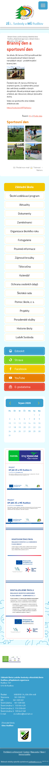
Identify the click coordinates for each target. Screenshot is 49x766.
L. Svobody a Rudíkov (24, 23)
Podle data (37, 115)
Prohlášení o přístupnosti (12, 752)
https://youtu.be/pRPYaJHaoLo (19, 107)
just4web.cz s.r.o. (35, 762)
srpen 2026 (24, 403)
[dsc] (15, 141)
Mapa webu (35, 752)
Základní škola (33, 39)
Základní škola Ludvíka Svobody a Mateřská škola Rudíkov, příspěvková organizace (22, 37)
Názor (42, 752)
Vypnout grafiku (24, 754)
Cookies (26, 752)
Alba (30, 115)
